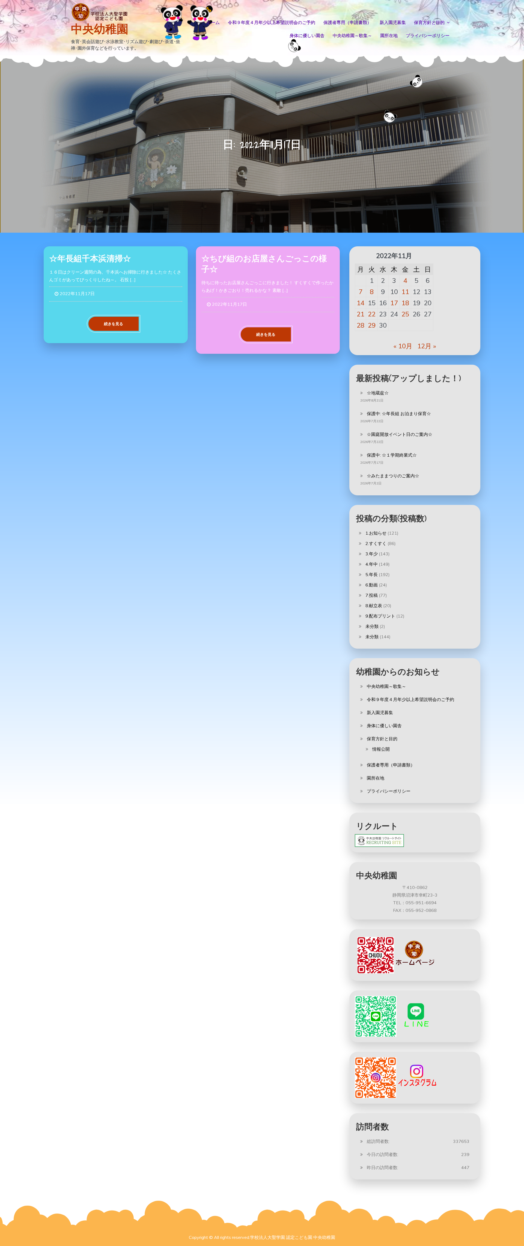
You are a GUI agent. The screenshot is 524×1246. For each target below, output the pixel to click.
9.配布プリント (380, 616)
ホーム (213, 22)
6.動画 (371, 585)
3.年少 (371, 553)
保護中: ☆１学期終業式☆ (392, 455)
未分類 (372, 626)
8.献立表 (373, 605)
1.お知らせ (375, 533)
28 (360, 325)
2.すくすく (375, 543)
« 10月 (403, 346)
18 (405, 303)
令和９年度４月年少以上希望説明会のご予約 (271, 22)
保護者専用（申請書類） (347, 22)
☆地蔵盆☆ (378, 393)
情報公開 (381, 749)
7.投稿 (371, 595)
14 (360, 303)
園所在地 (389, 35)
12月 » (426, 346)
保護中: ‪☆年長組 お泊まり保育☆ (399, 413)
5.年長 (371, 574)
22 (372, 314)
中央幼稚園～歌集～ (352, 35)
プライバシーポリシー (427, 35)
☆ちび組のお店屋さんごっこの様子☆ (264, 263)
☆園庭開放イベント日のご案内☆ (399, 434)
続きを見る (113, 323)
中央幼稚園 (99, 29)
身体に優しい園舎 (307, 35)
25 (405, 314)
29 (372, 325)
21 (360, 314)
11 (405, 291)
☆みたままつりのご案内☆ (393, 475)
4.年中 (371, 564)
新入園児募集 (393, 22)
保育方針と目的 (429, 22)
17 (394, 303)
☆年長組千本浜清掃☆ (90, 258)
